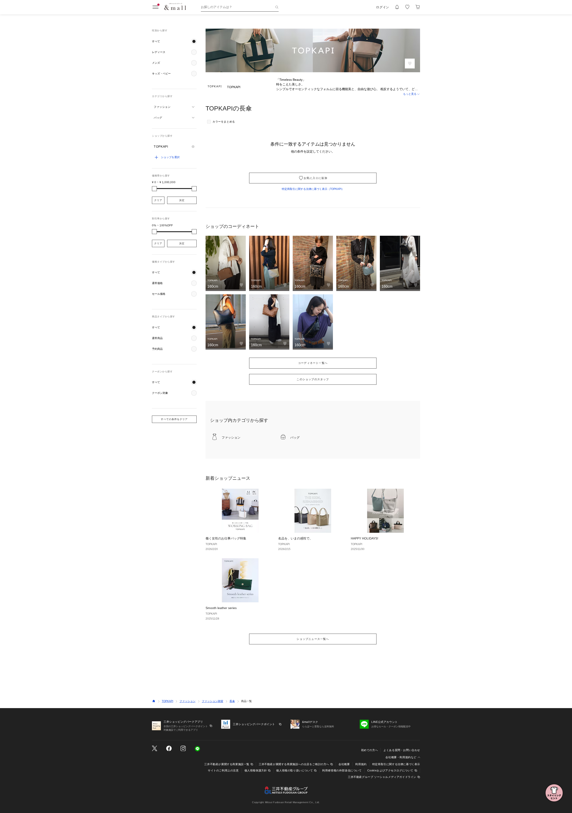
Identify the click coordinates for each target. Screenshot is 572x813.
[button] (174, 41)
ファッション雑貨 (212, 701)
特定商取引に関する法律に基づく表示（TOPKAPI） (313, 189)
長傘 (232, 701)
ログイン (382, 7)
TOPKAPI (167, 701)
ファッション (187, 701)
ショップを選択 (170, 157)
